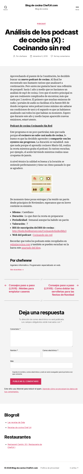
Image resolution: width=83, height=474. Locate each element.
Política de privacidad (49, 468)
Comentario (15, 329)
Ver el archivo (17, 270)
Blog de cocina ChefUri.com (41, 5)
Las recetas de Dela (16, 422)
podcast (41, 24)
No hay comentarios (62, 56)
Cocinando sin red (42, 235)
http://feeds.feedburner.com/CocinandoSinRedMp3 (39, 231)
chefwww (23, 56)
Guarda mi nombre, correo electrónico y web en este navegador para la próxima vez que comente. (42, 373)
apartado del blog (31, 247)
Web (12, 361)
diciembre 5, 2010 (40, 56)
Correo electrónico (50, 350)
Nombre (14, 350)
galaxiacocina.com (20, 244)
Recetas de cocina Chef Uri (19, 427)
